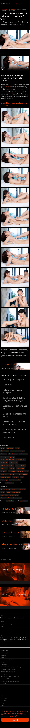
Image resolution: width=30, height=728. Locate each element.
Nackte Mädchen (5, 700)
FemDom (4, 468)
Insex (8, 492)
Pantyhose (12, 474)
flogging (11, 468)
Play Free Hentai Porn (14, 544)
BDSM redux (5, 3)
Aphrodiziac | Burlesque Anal (13, 569)
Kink (2, 492)
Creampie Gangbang (7, 457)
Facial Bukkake (20, 465)
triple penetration (15, 480)
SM (22, 477)
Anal (2, 448)
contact (2, 621)
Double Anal (13, 462)
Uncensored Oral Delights (8, 512)
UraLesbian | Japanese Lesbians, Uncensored (14, 104)
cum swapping (20, 459)
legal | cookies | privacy (6, 624)
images (4, 24)
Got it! (15, 720)
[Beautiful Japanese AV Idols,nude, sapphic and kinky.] (15, 366)
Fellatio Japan (16, 492)
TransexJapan (17, 498)
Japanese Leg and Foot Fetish (9, 524)
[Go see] (15, 572)
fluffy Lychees (4, 698)
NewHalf (4, 474)
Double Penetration (7, 465)
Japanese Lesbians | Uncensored (10, 368)
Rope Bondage (5, 477)
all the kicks (9, 483)
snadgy (2, 705)
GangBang (12, 471)
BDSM (17, 448)
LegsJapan (4, 495)
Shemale (15, 477)
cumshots (4, 462)
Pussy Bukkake (22, 474)
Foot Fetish (22, 22)
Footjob (3, 471)
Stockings (4, 480)
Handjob (20, 471)
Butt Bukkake (13, 454)
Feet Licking (4, 355)
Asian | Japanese (11, 9)
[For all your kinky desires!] (15, 534)
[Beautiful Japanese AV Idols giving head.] (15, 510)
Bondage (21, 451)
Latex (26, 471)
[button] (17, 3)
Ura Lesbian (13, 24)
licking (8, 89)
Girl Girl (2, 703)
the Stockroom (10, 532)
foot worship (11, 355)
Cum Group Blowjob (7, 459)
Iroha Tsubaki (18, 355)
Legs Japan (8, 520)
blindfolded (4, 451)
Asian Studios (5, 489)
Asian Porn (10, 448)
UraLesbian (16, 88)
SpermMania (14, 495)
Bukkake (3, 454)
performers (23, 501)
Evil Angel (22, 489)
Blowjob (13, 451)
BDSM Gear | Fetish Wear (8, 536)
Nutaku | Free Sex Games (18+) (9, 548)
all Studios (10, 501)
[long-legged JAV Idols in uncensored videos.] (15, 522)
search (2, 626)
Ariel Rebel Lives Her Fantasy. (13, 594)
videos (21, 24)
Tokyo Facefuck (6, 498)
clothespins (23, 454)
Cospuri (14, 489)
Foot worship (10, 93)
